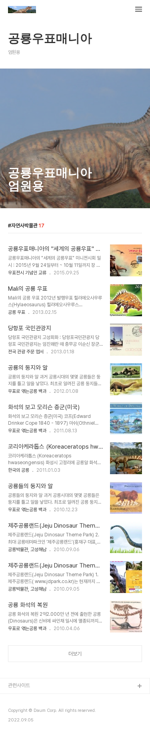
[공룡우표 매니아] (22, 10)
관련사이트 (19, 685)
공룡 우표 (16, 312)
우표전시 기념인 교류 (27, 273)
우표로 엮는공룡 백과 (27, 391)
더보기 (75, 654)
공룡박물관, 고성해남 (27, 549)
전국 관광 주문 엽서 (26, 352)
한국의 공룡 (18, 470)
